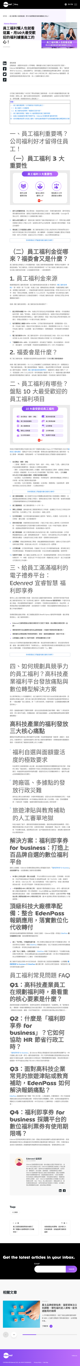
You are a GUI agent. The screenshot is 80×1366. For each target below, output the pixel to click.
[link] (4, 80)
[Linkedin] (4, 63)
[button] (14, 1334)
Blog (16, 4)
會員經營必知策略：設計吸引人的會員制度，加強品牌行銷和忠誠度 (55, 1227)
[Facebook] (4, 69)
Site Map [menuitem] (45, 1362)
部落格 (5, 16)
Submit (71, 1269)
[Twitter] (4, 74)
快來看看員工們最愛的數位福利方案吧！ (40, 240)
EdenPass (64, 933)
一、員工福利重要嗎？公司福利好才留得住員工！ (27, 105)
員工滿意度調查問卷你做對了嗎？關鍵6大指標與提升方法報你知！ (23, 1227)
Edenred (13, 1362)
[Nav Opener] (75, 4)
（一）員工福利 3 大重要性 (19, 108)
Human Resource (10, 24)
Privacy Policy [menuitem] (37, 1362)
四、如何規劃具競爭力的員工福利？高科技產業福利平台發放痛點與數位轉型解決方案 (40, 119)
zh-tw (70, 4)
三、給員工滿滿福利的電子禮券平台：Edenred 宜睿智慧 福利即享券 (33, 116)
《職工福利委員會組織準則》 (36, 370)
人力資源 (15, 1212)
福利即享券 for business (60, 868)
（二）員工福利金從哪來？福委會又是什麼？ (25, 111)
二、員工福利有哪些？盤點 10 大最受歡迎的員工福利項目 (30, 113)
